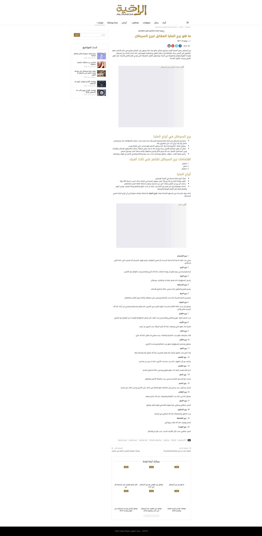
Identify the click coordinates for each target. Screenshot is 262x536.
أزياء (164, 23)
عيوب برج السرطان (133, 440)
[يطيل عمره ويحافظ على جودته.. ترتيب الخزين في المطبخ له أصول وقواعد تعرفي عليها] (101, 73)
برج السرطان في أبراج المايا (155, 440)
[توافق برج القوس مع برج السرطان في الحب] (151, 474)
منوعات (100, 23)
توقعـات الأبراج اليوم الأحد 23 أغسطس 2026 (86, 91)
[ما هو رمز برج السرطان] (176, 474)
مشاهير (135, 23)
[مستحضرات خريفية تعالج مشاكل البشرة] (101, 56)
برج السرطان (166, 440)
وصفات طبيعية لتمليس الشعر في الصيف (126, 450)
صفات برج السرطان (143, 440)
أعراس (124, 23)
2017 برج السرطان (182, 440)
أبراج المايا (173, 440)
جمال (156, 23)
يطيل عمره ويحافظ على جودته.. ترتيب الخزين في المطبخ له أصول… (85, 73)
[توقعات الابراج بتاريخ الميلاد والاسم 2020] (176, 498)
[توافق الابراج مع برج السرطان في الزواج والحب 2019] (126, 498)
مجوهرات (146, 23)
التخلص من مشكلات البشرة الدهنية (86, 63)
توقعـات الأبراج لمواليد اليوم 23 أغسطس (85, 82)
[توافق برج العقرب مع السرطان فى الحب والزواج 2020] (151, 498)
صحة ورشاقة (112, 23)
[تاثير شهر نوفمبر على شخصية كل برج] (126, 474)
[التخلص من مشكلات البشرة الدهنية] (101, 65)
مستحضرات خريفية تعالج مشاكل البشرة (85, 54)
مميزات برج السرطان (122, 440)
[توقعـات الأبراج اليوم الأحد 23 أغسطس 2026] (101, 92)
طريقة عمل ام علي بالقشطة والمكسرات (177, 450)
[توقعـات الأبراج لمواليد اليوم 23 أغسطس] (101, 84)
